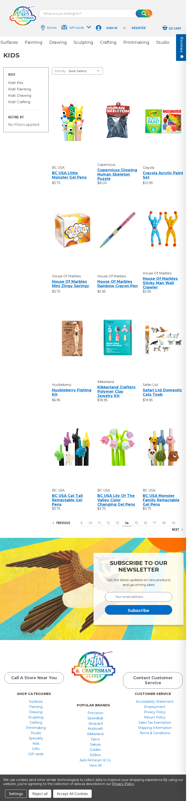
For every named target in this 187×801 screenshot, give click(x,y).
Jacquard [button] (95, 723)
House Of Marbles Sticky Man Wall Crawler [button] (160, 282)
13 (117, 523)
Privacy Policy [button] (155, 712)
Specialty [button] (36, 738)
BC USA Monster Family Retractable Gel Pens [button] (161, 500)
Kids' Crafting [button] (19, 102)
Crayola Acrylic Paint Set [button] (163, 175)
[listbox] (85, 71)
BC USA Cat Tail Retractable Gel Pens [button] (67, 500)
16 (145, 523)
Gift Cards (76, 28)
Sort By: (60, 71)
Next (176, 529)
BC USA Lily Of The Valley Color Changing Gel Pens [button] (116, 500)
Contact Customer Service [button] (153, 680)
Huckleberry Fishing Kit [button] (71, 392)
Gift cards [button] (35, 754)
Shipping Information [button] (155, 728)
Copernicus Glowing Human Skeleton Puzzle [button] (117, 174)
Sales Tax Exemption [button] (154, 722)
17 (154, 523)
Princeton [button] (95, 713)
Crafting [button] (108, 42)
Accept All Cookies (72, 793)
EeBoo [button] (95, 755)
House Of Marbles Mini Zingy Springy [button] (70, 283)
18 (164, 523)
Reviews (182, 45)
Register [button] (139, 28)
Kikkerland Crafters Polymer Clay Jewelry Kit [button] (116, 391)
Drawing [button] (58, 42)
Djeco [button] (95, 739)
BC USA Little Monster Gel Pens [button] (69, 175)
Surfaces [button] (9, 42)
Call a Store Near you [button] (34, 677)
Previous (63, 523)
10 (90, 523)
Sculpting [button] (83, 42)
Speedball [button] (95, 718)
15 (136, 523)
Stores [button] (52, 28)
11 (99, 523)
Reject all (40, 793)
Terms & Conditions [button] (154, 733)
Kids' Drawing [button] (19, 95)
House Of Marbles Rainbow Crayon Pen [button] (117, 283)
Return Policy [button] (155, 717)
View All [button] (95, 765)
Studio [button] (162, 42)
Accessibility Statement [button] (155, 702)
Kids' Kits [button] (15, 83)
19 (173, 523)
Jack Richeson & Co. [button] (95, 760)
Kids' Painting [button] (19, 89)
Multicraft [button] (95, 729)
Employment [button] (154, 707)
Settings (16, 793)
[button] (23, 16)
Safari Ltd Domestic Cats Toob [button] (162, 392)
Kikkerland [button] (95, 734)
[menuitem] (36, 702)
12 (108, 523)
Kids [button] (36, 743)
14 (127, 523)
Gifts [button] (35, 749)
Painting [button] (33, 42)
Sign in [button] (111, 28)
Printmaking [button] (136, 42)
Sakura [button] (95, 744)
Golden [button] (95, 750)
